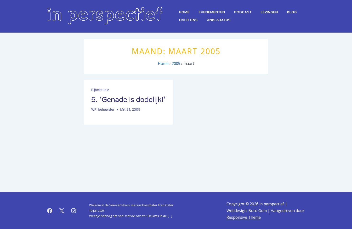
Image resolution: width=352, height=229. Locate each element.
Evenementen (212, 12)
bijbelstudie (100, 90)
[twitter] (61, 211)
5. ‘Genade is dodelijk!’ (128, 99)
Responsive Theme (244, 217)
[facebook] (49, 211)
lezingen (269, 12)
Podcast (243, 12)
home (184, 12)
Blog (292, 12)
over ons (188, 20)
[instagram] (73, 211)
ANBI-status (219, 20)
